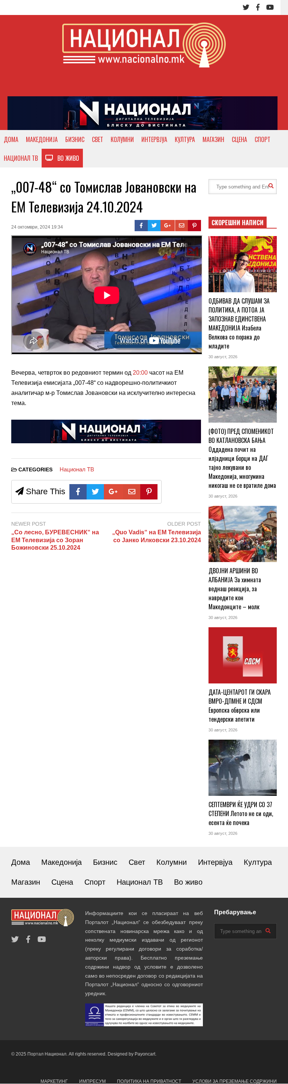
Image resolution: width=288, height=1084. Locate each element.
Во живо (188, 882)
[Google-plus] (167, 225)
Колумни (171, 862)
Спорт (94, 882)
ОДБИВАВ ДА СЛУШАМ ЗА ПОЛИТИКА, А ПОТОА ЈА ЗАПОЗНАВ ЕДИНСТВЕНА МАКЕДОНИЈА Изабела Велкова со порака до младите (239, 323)
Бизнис (105, 862)
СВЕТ (97, 139)
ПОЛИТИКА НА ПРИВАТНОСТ (149, 1081)
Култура (258, 862)
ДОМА (11, 139)
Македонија (61, 862)
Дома (20, 862)
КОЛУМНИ (122, 139)
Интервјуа (215, 862)
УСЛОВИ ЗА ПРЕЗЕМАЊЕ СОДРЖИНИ (234, 1081)
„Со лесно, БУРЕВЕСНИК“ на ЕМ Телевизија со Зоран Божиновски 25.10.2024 (55, 540)
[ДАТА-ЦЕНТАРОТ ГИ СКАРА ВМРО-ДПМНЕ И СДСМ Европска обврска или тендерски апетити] (242, 655)
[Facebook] (258, 7)
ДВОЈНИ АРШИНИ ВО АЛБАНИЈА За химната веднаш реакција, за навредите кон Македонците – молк (234, 588)
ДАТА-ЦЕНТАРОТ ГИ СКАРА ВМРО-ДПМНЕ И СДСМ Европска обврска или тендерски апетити (239, 706)
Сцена (62, 882)
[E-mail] (181, 225)
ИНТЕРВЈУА (154, 139)
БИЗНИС (74, 139)
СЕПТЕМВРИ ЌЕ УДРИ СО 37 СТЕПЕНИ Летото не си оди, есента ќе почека (240, 813)
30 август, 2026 (222, 356)
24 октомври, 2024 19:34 (37, 227)
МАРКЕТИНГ (54, 1081)
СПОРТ (262, 139)
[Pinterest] (194, 225)
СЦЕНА (239, 139)
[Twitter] (246, 7)
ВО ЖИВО (66, 158)
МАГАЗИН (213, 139)
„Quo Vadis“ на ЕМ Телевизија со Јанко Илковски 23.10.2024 (156, 536)
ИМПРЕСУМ (92, 1081)
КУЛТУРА (185, 139)
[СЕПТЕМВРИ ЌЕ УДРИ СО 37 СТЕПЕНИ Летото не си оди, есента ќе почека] (242, 768)
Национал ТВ (77, 469)
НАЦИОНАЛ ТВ (21, 158)
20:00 (140, 372)
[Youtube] (270, 7)
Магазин (25, 882)
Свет (137, 862)
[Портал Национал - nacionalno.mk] (144, 51)
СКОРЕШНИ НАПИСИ (238, 222)
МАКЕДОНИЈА (42, 139)
